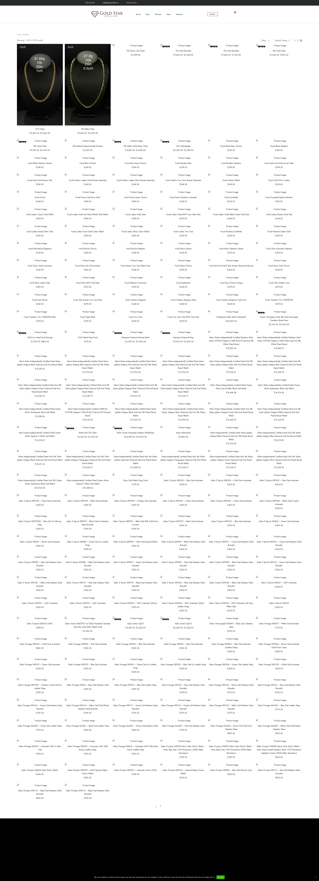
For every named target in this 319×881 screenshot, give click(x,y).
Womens (158, 14)
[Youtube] (235, 3)
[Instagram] (224, 3)
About (138, 14)
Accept (220, 877)
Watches (179, 14)
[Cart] (233, 14)
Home (19, 34)
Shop (148, 14)
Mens (169, 14)
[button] (56, 49)
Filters (264, 40)
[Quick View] (56, 55)
